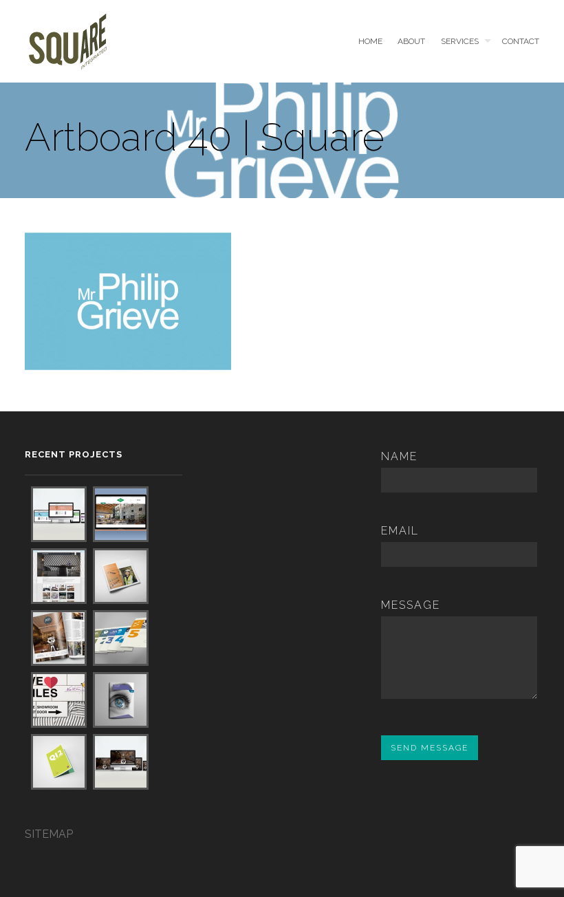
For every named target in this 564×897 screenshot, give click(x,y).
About (411, 41)
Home (370, 41)
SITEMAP (49, 834)
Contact (520, 41)
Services (460, 41)
